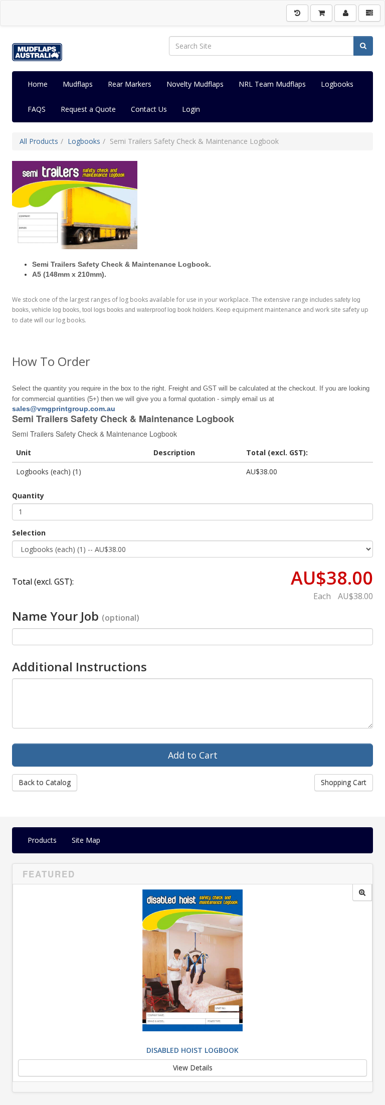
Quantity (28, 495)
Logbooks (337, 84)
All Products (39, 141)
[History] (297, 13)
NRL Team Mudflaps (272, 84)
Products (42, 840)
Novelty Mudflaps (195, 84)
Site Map (86, 840)
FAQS (37, 109)
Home (38, 84)
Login (191, 109)
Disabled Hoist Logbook (192, 1050)
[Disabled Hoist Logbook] (362, 892)
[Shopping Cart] (321, 13)
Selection (29, 532)
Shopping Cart (343, 782)
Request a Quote (88, 109)
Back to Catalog (45, 782)
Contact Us (149, 109)
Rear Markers (129, 84)
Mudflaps (78, 84)
